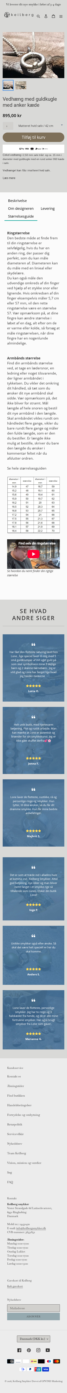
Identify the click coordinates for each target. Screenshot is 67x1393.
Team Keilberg (16, 1153)
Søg (9, 1172)
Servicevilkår (15, 1134)
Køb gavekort (15, 1286)
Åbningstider (15, 1086)
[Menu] (61, 16)
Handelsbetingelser (19, 1105)
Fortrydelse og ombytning (23, 1115)
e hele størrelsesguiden (27, 468)
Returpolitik (14, 1124)
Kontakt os (14, 1076)
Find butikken (16, 1095)
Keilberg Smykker (22, 1381)
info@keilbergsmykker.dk (31, 1228)
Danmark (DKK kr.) (32, 1339)
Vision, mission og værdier (24, 1163)
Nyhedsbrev (14, 1144)
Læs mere (9, 178)
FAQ (10, 1182)
